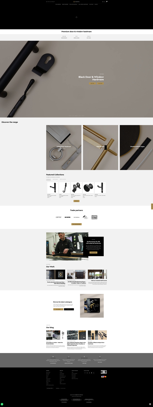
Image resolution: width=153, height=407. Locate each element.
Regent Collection (63, 179)
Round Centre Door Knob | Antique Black (88, 196)
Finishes (61, 372)
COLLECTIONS (91, 4)
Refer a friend (48, 381)
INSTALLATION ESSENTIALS (73, 4)
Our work (47, 374)
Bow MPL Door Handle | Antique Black (100, 195)
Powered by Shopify (62, 388)
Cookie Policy (73, 377)
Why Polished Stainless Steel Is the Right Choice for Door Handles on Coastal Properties (76, 344)
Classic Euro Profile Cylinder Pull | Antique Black (75, 196)
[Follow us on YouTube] (91, 373)
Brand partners (62, 374)
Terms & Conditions (74, 373)
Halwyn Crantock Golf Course (99, 280)
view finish (60, 83)
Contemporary (62, 305)
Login (72, 372)
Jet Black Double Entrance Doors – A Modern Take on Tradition (77, 282)
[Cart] (106, 1)
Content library (62, 373)
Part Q (61, 381)
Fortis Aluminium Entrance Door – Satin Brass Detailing (56, 282)
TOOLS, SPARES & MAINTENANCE (83, 4)
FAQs (60, 378)
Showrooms (48, 373)
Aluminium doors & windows (50, 280)
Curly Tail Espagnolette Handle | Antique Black (63, 196)
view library (58, 309)
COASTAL (60, 194)
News (47, 377)
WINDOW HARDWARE (65, 4)
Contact (47, 383)
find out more (93, 252)
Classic (58, 305)
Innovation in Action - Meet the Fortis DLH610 (54, 343)
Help (60, 382)
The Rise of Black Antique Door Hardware (96, 343)
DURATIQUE (48, 194)
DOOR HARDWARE (58, 4)
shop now (52, 83)
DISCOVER (96, 4)
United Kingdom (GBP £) (50, 388)
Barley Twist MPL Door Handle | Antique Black (51, 196)
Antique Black (48, 179)
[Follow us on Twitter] (87, 373)
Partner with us (48, 378)
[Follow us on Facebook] (85, 373)
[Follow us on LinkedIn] (94, 373)
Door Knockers (55, 179)
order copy (69, 309)
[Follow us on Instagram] (89, 373)
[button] (150, 404)
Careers (47, 382)
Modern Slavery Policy (75, 378)
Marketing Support (62, 377)
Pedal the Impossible (63, 383)
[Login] (104, 1)
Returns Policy (74, 374)
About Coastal (48, 372)
